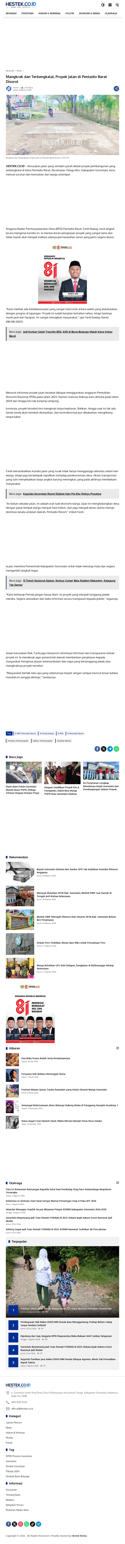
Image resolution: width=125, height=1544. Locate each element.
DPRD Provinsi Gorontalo (19, 1456)
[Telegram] (110, 749)
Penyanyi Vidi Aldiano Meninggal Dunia (43, 1074)
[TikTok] (32, 1524)
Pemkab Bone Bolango (17, 1476)
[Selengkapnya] (117, 1048)
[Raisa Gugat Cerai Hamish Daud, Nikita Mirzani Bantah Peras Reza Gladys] (12, 1122)
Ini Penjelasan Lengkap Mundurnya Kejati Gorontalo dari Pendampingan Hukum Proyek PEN (101, 786)
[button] (103, 5)
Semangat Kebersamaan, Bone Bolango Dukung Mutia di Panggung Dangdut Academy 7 (69, 1105)
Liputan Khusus (14, 1422)
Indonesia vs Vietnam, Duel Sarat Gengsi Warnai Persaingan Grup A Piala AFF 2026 (51, 1200)
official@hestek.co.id (22, 1408)
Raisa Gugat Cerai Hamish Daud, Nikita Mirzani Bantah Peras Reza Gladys (61, 1121)
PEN (61, 733)
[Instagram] (20, 1524)
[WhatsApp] (116, 749)
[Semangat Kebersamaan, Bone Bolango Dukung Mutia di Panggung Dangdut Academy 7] (12, 1106)
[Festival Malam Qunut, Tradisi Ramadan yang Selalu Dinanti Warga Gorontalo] (12, 1090)
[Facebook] (97, 749)
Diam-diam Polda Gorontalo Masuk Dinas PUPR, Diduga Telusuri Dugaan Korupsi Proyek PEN (23, 790)
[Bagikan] (116, 88)
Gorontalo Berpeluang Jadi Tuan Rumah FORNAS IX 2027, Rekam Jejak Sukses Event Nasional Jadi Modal (59, 1219)
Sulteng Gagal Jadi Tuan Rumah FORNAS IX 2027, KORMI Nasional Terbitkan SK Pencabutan (56, 1229)
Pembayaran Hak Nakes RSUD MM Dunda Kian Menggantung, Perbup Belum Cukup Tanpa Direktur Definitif (66, 1324)
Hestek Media (79, 1535)
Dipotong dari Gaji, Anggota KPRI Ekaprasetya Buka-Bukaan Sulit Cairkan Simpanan (66, 1336)
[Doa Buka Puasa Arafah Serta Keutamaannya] (12, 1059)
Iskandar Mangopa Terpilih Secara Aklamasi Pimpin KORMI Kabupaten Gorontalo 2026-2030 (56, 1209)
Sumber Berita (64, 740)
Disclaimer (11, 1489)
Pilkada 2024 (12, 1471)
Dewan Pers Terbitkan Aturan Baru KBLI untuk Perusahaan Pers (71, 942)
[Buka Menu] (110, 5)
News (9, 1427)
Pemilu (9, 1437)
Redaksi (10, 1499)
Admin (16, 88)
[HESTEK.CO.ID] (21, 4)
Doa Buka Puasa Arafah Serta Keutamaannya (45, 1058)
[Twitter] (103, 749)
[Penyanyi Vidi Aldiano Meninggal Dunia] (12, 1075)
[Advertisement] (62, 43)
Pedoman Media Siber (17, 1510)
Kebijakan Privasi (15, 1505)
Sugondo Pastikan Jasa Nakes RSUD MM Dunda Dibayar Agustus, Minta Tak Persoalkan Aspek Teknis (68, 1361)
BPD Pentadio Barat (26, 733)
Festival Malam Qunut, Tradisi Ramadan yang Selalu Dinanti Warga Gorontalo (64, 1089)
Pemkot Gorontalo (15, 1466)
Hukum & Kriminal (15, 1432)
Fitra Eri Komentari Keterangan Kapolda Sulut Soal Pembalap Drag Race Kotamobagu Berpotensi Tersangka (58, 1191)
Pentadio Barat (76, 733)
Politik (9, 1442)
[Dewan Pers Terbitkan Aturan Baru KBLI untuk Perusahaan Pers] (20, 944)
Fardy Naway (48, 733)
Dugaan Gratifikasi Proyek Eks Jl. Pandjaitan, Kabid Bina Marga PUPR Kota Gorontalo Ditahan (62, 790)
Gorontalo (11, 1461)
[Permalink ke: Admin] (9, 89)
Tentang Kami (13, 1494)
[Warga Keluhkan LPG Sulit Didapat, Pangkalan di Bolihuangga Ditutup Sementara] (20, 968)
